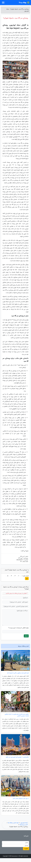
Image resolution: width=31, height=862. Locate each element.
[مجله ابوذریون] (24, 2)
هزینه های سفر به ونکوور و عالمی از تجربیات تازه (18, 673)
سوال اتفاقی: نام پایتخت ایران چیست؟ (18, 628)
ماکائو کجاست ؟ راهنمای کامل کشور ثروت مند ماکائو (17, 757)
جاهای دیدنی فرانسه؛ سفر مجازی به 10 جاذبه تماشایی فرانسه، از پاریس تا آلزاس (17, 715)
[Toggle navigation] (3, 2)
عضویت (26, 849)
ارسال (26, 636)
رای (27, 578)
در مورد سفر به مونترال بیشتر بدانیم (21, 798)
